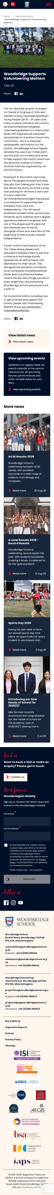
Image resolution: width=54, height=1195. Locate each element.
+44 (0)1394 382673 (26, 997)
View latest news (23, 342)
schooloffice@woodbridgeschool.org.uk (26, 948)
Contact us (17, 777)
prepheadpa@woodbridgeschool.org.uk (26, 1004)
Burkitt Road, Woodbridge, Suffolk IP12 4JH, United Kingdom (25, 939)
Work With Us (12, 1021)
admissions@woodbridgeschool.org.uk (26, 961)
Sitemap (10, 1046)
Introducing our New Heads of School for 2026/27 (22, 702)
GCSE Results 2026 (21, 456)
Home (7, 16)
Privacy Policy (13, 1040)
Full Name (9, 814)
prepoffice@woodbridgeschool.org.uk (26, 992)
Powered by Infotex (31, 1187)
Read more (19, 491)
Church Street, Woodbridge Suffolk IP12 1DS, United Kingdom (25, 982)
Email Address (11, 829)
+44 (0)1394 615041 (28, 966)
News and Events (24, 16)
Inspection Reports (16, 1027)
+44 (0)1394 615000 (26, 953)
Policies (9, 1033)
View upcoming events (26, 389)
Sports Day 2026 (19, 623)
